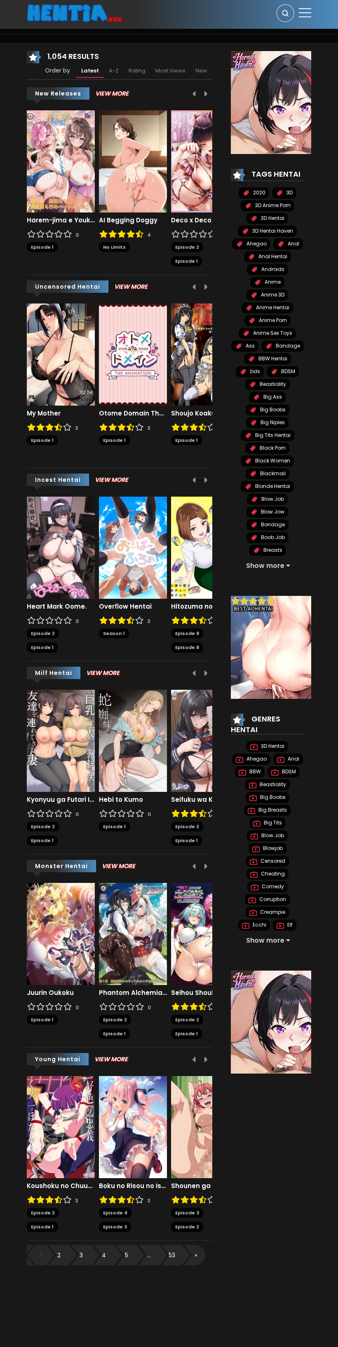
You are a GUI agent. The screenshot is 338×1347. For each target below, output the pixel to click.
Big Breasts (272, 809)
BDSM (287, 371)
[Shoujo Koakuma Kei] (205, 354)
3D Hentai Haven (272, 230)
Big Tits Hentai (272, 435)
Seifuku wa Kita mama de (205, 799)
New (201, 71)
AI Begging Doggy (128, 220)
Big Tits (272, 822)
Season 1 (114, 633)
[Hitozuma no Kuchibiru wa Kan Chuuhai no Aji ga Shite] (205, 547)
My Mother (44, 413)
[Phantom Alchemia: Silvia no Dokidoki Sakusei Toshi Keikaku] (133, 933)
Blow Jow (272, 511)
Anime (272, 281)
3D (289, 192)
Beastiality (272, 384)
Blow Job (272, 498)
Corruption (272, 899)
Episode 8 (187, 647)
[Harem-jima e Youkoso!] (61, 161)
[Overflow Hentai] (133, 547)
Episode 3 (115, 1226)
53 (172, 1255)
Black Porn (272, 447)
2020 (258, 192)
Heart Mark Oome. (57, 606)
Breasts (272, 549)
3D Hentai (272, 218)
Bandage (287, 345)
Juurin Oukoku (50, 993)
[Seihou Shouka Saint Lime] (205, 933)
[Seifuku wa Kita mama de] (205, 740)
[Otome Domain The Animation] (133, 354)
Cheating (272, 873)
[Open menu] (305, 12)
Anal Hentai (272, 256)
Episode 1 (42, 247)
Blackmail (272, 473)
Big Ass (272, 396)
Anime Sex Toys (272, 332)
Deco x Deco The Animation (205, 220)
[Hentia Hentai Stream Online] (74, 12)
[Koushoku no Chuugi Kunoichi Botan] (61, 1127)
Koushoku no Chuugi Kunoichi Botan (61, 1186)
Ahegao (256, 243)
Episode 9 (187, 633)
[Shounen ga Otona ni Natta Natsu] (205, 1127)
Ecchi (258, 924)
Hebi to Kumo (121, 799)
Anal (292, 243)
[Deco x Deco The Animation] (205, 161)
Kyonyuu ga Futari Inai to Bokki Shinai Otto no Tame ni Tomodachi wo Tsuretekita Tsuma (61, 799)
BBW (254, 771)
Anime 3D (272, 294)
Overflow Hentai (125, 606)
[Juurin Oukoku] (61, 933)
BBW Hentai (272, 358)
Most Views (170, 71)
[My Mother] (61, 354)
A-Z (114, 71)
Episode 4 (115, 1212)
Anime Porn (272, 320)
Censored (272, 860)
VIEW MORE (112, 93)
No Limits (114, 247)
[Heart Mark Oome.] (61, 547)
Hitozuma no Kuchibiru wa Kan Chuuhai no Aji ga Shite (205, 606)
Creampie (272, 911)
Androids (272, 269)
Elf (289, 924)
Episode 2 (187, 247)
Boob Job (272, 537)
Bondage (272, 524)
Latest (90, 71)
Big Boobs (272, 409)
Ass (249, 345)
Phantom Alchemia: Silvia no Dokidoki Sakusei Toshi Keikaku (133, 993)
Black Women (272, 460)
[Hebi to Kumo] (133, 740)
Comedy (272, 886)
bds (254, 371)
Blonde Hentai (272, 486)
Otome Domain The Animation (133, 413)
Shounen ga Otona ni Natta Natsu (205, 1186)
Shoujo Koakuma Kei (204, 413)
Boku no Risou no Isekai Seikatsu (133, 1186)
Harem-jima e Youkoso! (61, 220)
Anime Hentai (272, 307)
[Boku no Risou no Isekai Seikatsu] (133, 1127)
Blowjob (272, 848)
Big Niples (272, 422)
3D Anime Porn (272, 205)
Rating (137, 71)
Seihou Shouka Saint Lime (205, 993)
